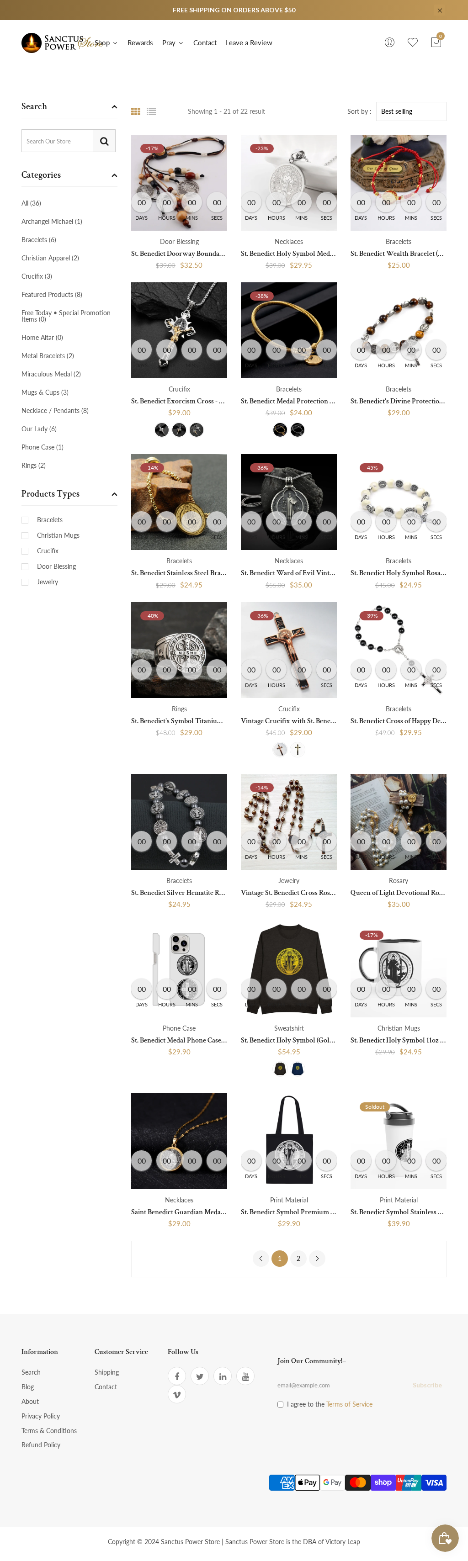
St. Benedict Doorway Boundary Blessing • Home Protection (219, 254)
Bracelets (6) (38, 239)
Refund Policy (40, 1445)
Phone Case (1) (42, 447)
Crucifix (47, 551)
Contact (205, 42)
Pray (169, 42)
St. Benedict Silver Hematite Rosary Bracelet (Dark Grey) (215, 893)
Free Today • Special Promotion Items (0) (66, 316)
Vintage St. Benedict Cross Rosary (290, 893)
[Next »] (317, 1258)
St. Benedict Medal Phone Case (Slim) (185, 1040)
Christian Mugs (58, 535)
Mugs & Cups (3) (45, 392)
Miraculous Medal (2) (51, 374)
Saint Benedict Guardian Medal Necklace (191, 1212)
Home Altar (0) (42, 337)
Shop (103, 42)
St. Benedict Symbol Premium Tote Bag (298, 1212)
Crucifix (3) (36, 276)
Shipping (107, 1372)
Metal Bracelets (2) (47, 356)
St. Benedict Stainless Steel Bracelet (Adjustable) (201, 573)
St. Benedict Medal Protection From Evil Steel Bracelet (321, 401)
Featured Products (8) (51, 294)
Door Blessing (56, 566)
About (30, 1401)
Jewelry (47, 582)
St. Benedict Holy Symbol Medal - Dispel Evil (307, 254)
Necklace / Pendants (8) (55, 410)
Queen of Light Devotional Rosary (401, 893)
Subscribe (427, 1385)
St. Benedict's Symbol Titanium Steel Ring (193, 721)
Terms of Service (349, 1404)
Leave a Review (249, 42)
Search (31, 1372)
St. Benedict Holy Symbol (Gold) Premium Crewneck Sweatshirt (336, 1040)
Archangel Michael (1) (51, 221)
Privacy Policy (40, 1416)
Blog (27, 1387)
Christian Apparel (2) (50, 258)
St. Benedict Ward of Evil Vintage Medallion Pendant (319, 573)
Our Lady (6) (39, 429)
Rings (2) (33, 465)
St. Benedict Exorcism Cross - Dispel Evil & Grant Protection (220, 401)
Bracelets (50, 520)
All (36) (31, 203)
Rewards (140, 42)
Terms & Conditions (49, 1430)
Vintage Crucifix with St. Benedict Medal (301, 721)
